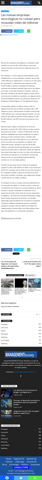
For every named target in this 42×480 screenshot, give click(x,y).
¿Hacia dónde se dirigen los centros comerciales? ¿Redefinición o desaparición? (6, 291)
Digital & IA (19, 458)
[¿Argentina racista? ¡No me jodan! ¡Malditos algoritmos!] (6, 414)
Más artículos (30, 275)
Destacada (4, 334)
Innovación (4, 327)
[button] (38, 3)
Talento (3, 331)
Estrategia (5, 11)
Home (2, 7)
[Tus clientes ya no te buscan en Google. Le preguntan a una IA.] (6, 393)
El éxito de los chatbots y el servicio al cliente (34, 290)
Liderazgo (19, 461)
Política (24, 464)
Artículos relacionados (15, 275)
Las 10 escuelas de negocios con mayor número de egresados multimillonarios (10, 264)
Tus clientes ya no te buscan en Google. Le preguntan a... (25, 391)
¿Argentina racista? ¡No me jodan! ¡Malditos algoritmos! (26, 412)
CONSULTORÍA (21, 467)
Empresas (35, 464)
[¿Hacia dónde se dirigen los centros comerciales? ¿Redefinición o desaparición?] (7, 283)
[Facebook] (21, 376)
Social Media (5, 340)
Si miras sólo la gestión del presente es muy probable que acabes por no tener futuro (21, 291)
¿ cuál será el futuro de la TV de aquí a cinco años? (31, 263)
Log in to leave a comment (10, 306)
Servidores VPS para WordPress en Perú (21, 473)
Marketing (4, 337)
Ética (4, 464)
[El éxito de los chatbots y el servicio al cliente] (34, 283)
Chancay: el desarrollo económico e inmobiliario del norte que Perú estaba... (26, 402)
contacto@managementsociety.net (25, 372)
